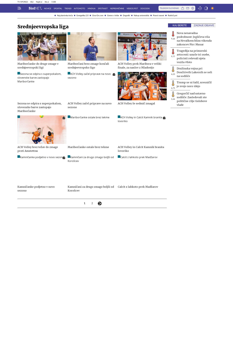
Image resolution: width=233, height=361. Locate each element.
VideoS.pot (132, 8)
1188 (53, 2)
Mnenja (91, 8)
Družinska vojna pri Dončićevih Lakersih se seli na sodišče (194, 72)
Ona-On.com (97, 15)
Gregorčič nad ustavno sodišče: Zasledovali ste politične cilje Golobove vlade (192, 99)
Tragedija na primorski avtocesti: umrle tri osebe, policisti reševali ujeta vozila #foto (193, 56)
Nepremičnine (117, 8)
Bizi (31, 2)
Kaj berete (180, 25)
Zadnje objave (204, 25)
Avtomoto (79, 8)
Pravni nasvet (158, 15)
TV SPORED (22, 2)
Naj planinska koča (65, 15)
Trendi (68, 8)
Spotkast (103, 8)
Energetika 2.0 (82, 15)
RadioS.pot (172, 15)
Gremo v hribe (113, 15)
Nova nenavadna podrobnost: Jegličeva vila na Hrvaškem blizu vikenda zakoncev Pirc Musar (194, 38)
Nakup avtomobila (141, 15)
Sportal (58, 8)
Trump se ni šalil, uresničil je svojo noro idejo (194, 84)
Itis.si (47, 2)
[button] (19, 8)
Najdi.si (39, 2)
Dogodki (126, 15)
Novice (47, 8)
